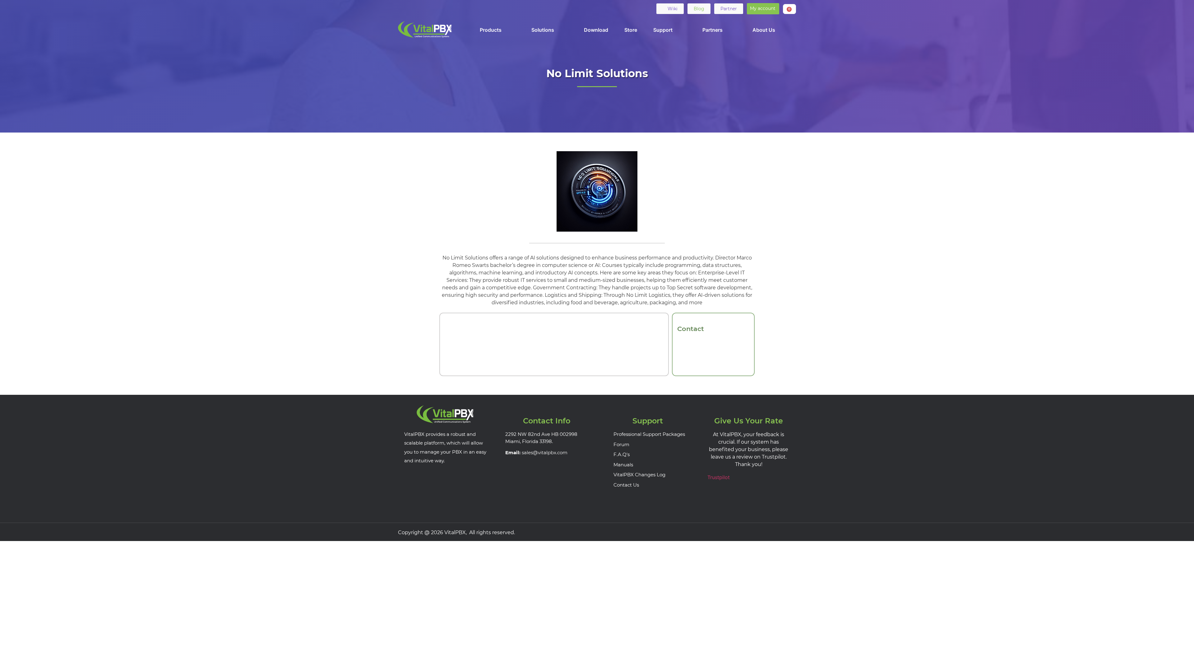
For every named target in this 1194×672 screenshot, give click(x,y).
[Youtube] (439, 8)
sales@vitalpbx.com (544, 452)
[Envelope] (464, 8)
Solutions (542, 30)
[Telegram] (452, 8)
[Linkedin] (427, 8)
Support (663, 30)
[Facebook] (403, 8)
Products (491, 30)
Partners (712, 30)
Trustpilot (718, 477)
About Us (763, 30)
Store (630, 30)
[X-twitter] (415, 8)
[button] (763, 8)
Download (596, 30)
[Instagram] (790, 532)
